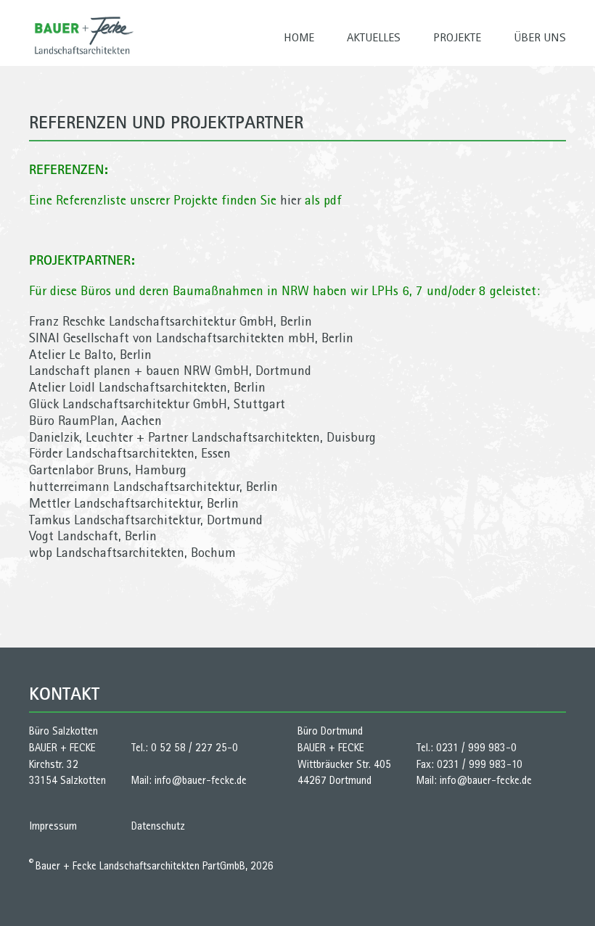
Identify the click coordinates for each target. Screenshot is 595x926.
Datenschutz (158, 825)
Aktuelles (374, 37)
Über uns (540, 37)
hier (290, 199)
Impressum (53, 825)
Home (299, 37)
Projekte (457, 37)
